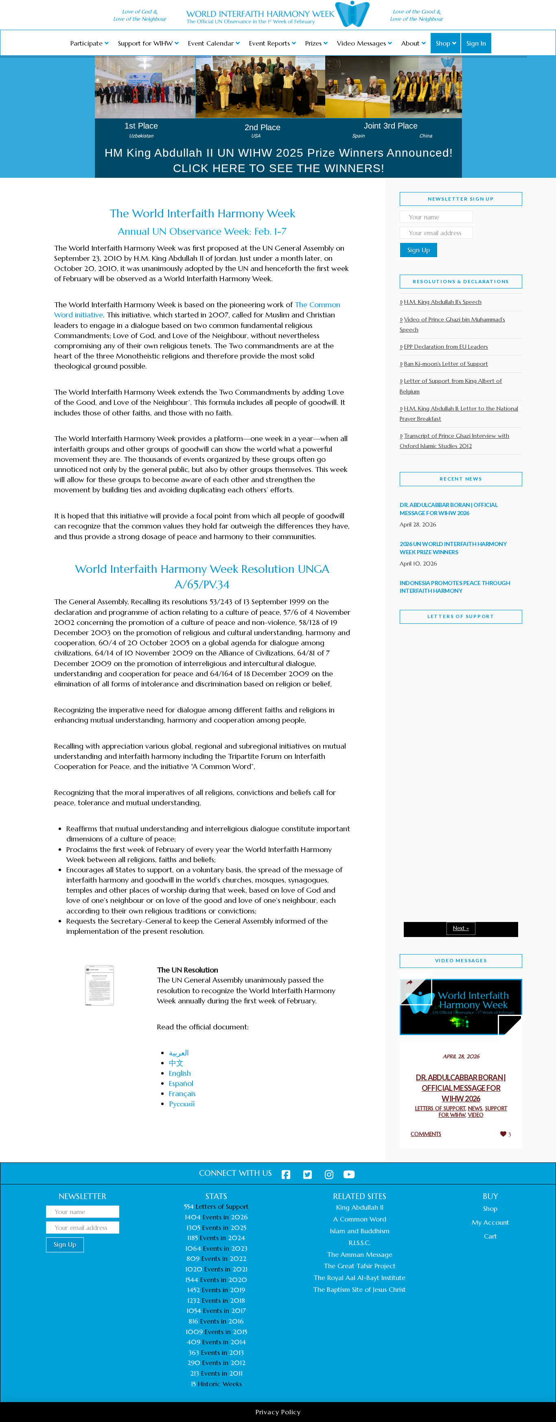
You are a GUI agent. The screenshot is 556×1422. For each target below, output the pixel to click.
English (180, 1073)
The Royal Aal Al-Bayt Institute (359, 1277)
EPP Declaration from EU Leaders (446, 346)
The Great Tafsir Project (360, 1266)
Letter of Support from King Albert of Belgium (451, 386)
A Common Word (359, 1219)
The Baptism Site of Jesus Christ (359, 1289)
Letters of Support (461, 616)
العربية (179, 1052)
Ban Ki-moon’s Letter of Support (446, 363)
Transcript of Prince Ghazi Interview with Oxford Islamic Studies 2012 (454, 441)
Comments (426, 1134)
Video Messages (461, 960)
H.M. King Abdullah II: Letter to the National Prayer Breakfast (459, 413)
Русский (182, 1103)
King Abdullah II (359, 1207)
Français (182, 1093)
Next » (461, 928)
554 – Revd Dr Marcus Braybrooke (453, 760)
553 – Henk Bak (441, 846)
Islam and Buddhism (360, 1231)
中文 (176, 1063)
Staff (420, 702)
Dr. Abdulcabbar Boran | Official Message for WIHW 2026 (461, 1088)
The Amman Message (359, 1254)
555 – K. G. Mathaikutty (456, 663)
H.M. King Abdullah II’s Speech (443, 302)
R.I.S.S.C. (359, 1243)
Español (181, 1083)
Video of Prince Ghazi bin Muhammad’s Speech (452, 324)
